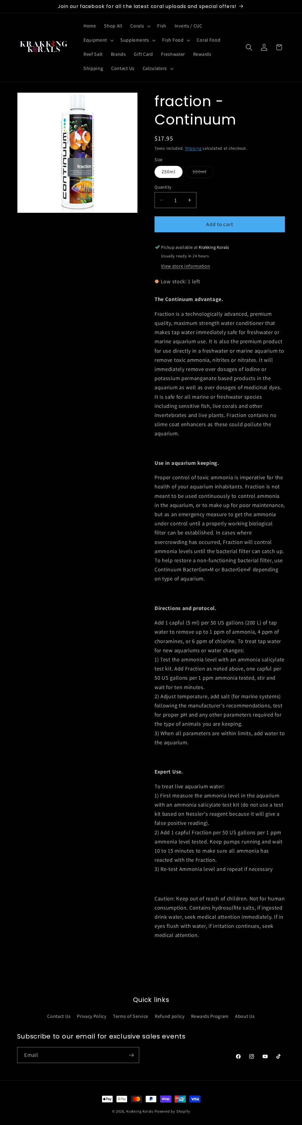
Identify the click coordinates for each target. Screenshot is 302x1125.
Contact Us (58, 1016)
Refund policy (170, 1016)
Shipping (193, 148)
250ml (168, 172)
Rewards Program (210, 1016)
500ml (203, 173)
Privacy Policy (91, 1016)
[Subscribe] (131, 1055)
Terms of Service (130, 1016)
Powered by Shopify (172, 1111)
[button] (140, 26)
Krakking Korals (139, 1111)
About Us (245, 1016)
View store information (185, 266)
